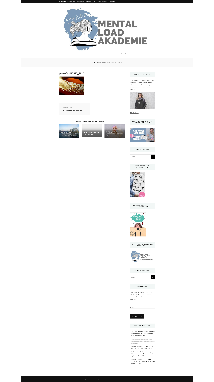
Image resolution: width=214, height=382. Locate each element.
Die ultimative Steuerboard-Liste (67, 1)
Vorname (132, 307)
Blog (93, 1)
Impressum (104, 1)
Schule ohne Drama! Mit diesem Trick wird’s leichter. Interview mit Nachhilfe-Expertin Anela (143, 333)
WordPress (125, 379)
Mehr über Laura (134, 113)
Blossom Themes (111, 379)
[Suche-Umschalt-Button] (153, 1)
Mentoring (88, 1)
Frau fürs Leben (80, 1)
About (99, 1)
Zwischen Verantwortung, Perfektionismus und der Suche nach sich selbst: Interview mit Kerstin (143, 361)
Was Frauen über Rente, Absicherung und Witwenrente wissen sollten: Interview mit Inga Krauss (142, 354)
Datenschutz (112, 1)
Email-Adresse (133, 299)
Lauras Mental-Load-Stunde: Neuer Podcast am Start (114, 133)
